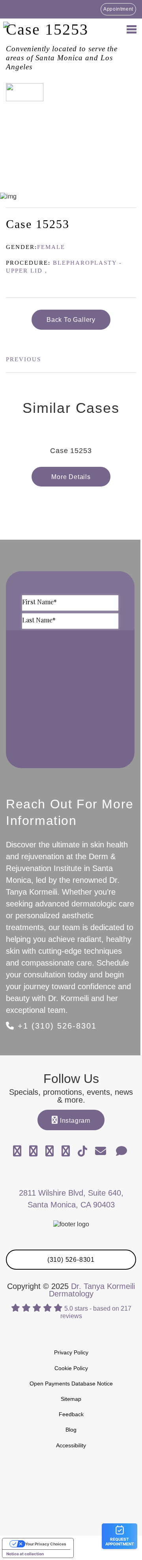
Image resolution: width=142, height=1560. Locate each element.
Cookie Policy (71, 1368)
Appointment (118, 9)
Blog (71, 1429)
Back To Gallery (71, 319)
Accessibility (71, 1445)
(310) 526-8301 (71, 1259)
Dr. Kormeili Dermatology (47, 29)
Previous (23, 359)
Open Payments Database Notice (71, 1383)
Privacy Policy (71, 1352)
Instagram (74, 1120)
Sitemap (71, 1399)
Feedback (71, 1414)
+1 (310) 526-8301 (56, 1025)
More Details (71, 477)
